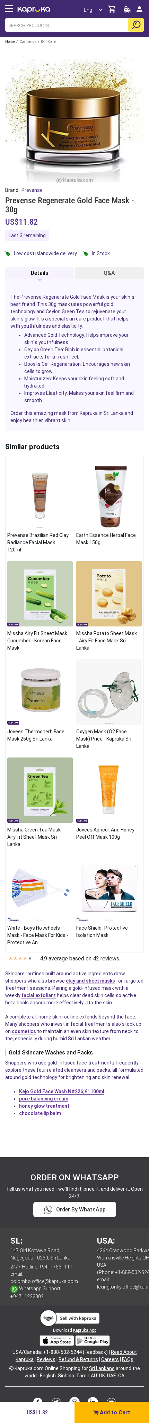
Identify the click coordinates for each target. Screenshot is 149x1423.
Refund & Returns (78, 1359)
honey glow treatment (44, 1106)
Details (40, 273)
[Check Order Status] (127, 11)
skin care (76, 319)
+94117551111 (55, 1266)
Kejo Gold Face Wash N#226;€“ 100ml (61, 1091)
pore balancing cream (43, 1098)
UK (102, 1375)
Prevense (32, 190)
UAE (111, 1375)
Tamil (82, 1375)
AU (94, 1375)
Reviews (46, 1359)
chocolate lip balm (40, 1113)
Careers (110, 1359)
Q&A (109, 273)
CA (121, 1375)
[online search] (136, 25)
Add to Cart (114, 1412)
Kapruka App (84, 1330)
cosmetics (24, 1031)
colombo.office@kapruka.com (44, 1281)
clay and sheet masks (90, 981)
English (48, 1375)
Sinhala (66, 1375)
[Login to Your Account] (139, 12)
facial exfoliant (38, 995)
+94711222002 (27, 1296)
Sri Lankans (102, 1368)
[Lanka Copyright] (11, 1368)
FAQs (127, 1359)
